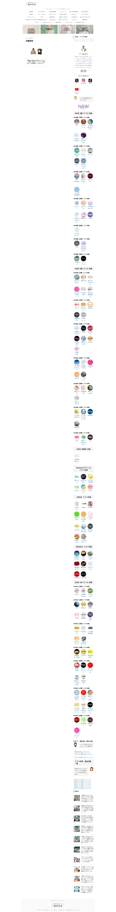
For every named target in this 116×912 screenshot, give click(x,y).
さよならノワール (52, 14)
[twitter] (82, 71)
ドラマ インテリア (68, 22)
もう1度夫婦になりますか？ (42, 19)
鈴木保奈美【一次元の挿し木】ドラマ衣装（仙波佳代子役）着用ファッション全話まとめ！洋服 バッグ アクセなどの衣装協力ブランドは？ (87, 819)
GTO (42, 17)
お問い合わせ (53, 900)
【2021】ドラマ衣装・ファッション (82, 785)
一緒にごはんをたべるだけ (85, 17)
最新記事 (31, 11)
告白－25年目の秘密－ (74, 11)
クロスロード (74, 14)
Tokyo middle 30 (84, 11)
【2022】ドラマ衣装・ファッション (82, 784)
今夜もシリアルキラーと (63, 19)
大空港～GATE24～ (63, 14)
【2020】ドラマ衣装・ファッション (82, 787)
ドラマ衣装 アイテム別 (79, 22)
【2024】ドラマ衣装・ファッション (82, 781)
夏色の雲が (85, 19)
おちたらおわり (53, 19)
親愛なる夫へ (52, 17)
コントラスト (74, 19)
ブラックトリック (31, 17)
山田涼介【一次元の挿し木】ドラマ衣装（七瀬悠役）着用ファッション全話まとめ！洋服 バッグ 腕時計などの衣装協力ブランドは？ (87, 849)
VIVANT (31, 14)
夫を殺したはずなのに (63, 17)
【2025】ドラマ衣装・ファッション (82, 779)
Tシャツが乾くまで (42, 11)
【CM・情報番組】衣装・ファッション (84, 757)
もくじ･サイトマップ (61, 900)
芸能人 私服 (58, 22)
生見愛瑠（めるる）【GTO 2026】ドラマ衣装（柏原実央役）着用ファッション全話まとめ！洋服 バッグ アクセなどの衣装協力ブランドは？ (87, 798)
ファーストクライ (84, 14)
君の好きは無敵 (53, 11)
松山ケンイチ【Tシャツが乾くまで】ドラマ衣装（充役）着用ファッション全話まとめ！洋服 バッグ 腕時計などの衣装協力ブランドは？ (87, 889)
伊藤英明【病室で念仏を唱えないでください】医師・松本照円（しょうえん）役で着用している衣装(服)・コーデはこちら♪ (36, 62)
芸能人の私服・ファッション (81, 751)
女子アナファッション (47, 22)
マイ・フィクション (42, 14)
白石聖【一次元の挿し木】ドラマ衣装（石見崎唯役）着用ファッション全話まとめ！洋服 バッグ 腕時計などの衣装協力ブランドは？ (87, 839)
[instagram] (85, 71)
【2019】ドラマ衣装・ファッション (82, 788)
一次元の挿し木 (74, 17)
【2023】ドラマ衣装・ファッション (82, 782)
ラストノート (63, 11)
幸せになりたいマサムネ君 (31, 19)
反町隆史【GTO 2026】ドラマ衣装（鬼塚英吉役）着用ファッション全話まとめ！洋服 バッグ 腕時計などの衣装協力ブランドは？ (87, 808)
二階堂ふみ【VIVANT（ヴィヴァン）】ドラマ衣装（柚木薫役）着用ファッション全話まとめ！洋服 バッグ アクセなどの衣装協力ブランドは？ (87, 879)
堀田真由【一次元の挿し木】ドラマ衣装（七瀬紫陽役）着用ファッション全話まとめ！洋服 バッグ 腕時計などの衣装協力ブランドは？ (87, 829)
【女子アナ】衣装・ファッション (83, 753)
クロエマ (36, 22)
